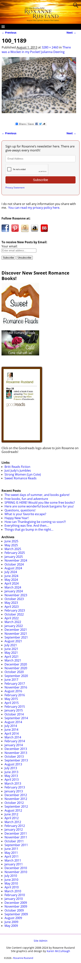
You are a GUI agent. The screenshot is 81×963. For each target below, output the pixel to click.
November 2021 (16, 634)
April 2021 (12, 657)
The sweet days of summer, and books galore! (37, 495)
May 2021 (11, 653)
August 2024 (13, 568)
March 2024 (13, 587)
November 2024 (16, 560)
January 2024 (14, 591)
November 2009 (16, 906)
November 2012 (16, 799)
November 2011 (16, 837)
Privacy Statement (14, 187)
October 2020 (14, 672)
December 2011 (16, 833)
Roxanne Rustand (23, 958)
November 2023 (16, 595)
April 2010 (12, 887)
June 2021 (11, 649)
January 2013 (14, 791)
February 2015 (15, 706)
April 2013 (12, 779)
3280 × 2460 (50, 47)
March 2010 (13, 891)
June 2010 (11, 880)
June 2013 (11, 772)
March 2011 (13, 860)
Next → (71, 32)
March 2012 (13, 822)
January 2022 (14, 626)
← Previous (9, 32)
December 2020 (16, 664)
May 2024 (11, 580)
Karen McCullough (58, 951)
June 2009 (11, 922)
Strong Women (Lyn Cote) (23, 474)
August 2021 (13, 641)
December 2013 (16, 749)
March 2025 (13, 549)
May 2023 (11, 603)
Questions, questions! (20, 510)
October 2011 (14, 841)
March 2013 (13, 783)
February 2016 (15, 695)
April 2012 (12, 818)
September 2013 (16, 760)
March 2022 (13, 622)
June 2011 (11, 849)
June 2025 (11, 541)
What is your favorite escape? (25, 514)
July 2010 (11, 876)
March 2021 (13, 660)
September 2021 (16, 637)
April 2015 (12, 703)
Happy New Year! (17, 518)
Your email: (10, 246)
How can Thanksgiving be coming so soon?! (35, 522)
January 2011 (14, 864)
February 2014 (15, 741)
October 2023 (14, 599)
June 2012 (11, 814)
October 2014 (14, 714)
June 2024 (11, 576)
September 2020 (16, 676)
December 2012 (16, 795)
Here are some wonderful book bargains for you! (39, 506)
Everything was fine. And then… (27, 525)
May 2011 (11, 853)
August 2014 (13, 722)
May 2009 (11, 926)
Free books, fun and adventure (26, 499)
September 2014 (16, 718)
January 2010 (14, 899)
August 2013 (13, 764)
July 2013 (11, 768)
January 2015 (14, 710)
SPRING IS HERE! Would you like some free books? (40, 502)
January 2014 (14, 745)
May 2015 (11, 699)
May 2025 (11, 545)
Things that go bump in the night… (29, 529)
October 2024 (14, 564)
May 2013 (11, 776)
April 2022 (12, 618)
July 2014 (11, 726)
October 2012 (14, 803)
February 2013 (15, 787)
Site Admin (40, 940)
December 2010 (16, 868)
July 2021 (11, 645)
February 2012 (15, 826)
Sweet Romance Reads (21, 478)
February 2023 (15, 610)
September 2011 (16, 845)
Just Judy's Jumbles (18, 470)
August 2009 (13, 918)
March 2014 (13, 737)
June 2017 (11, 680)
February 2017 (15, 683)
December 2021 (16, 630)
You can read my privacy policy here (33, 208)
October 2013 (14, 756)
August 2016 (13, 691)
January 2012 (14, 829)
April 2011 (12, 856)
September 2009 (16, 914)
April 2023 (12, 607)
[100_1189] (39, 87)
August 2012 (13, 810)
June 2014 (11, 729)
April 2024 (12, 583)
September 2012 (16, 806)
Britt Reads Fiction (17, 467)
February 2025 (15, 553)
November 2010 (16, 872)
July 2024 (11, 572)
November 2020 (16, 668)
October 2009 (14, 910)
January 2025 (14, 557)
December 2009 (16, 903)
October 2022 (14, 614)
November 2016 (16, 687)
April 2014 (12, 733)
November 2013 (16, 753)
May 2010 (11, 883)
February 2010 (15, 895)
